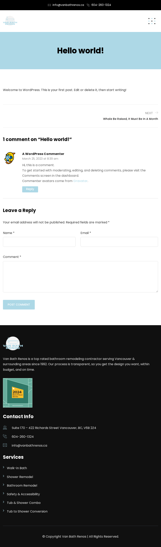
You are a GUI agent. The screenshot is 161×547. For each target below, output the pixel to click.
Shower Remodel (20, 477)
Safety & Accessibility (23, 494)
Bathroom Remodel (22, 485)
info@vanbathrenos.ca (68, 5)
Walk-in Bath (17, 468)
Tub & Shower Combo (24, 503)
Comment (12, 257)
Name (9, 233)
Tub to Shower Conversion (27, 511)
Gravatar (80, 181)
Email (85, 233)
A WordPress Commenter (43, 154)
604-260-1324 (101, 5)
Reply (30, 189)
